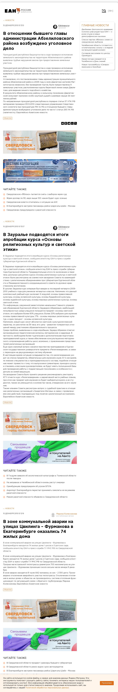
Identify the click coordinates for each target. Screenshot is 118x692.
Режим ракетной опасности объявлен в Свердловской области (37, 497)
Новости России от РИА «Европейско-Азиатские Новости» (12, 11)
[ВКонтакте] (62, 123)
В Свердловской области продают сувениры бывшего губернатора (39, 663)
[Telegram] (69, 123)
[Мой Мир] (72, 123)
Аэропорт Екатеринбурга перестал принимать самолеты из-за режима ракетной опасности (41, 491)
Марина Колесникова (66, 514)
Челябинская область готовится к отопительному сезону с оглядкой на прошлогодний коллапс (97, 48)
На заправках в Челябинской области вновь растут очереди (36, 482)
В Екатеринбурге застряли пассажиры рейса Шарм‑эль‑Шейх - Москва (41, 206)
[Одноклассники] (65, 123)
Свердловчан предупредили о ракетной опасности (31, 210)
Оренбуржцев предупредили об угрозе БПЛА (29, 486)
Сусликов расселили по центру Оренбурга (96, 54)
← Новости (8, 20)
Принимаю (107, 683)
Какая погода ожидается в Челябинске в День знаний (94, 60)
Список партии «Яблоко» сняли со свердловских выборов (97, 41)
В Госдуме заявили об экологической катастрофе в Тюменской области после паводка (41, 477)
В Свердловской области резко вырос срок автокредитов (35, 667)
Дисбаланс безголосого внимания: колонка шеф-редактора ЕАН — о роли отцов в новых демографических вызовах (97, 33)
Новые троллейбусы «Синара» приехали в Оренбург (95, 66)
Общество (8, 118)
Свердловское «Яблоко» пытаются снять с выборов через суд (37, 194)
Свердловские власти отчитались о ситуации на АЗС (32, 202)
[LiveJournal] (75, 123)
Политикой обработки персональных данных (47, 688)
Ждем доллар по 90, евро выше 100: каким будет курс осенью (37, 198)
